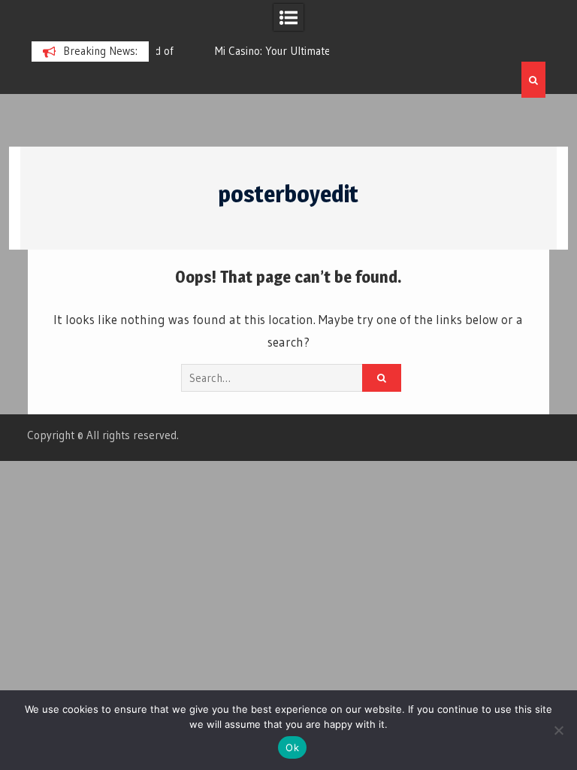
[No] (558, 730)
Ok (292, 747)
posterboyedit (288, 194)
